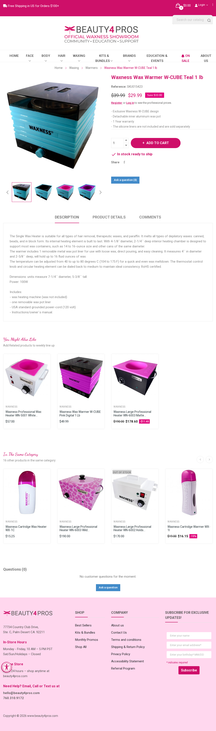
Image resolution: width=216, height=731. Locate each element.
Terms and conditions (126, 640)
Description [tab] (67, 217)
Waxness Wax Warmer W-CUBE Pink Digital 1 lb (80, 413)
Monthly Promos (86, 640)
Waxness (11, 406)
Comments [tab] (150, 217)
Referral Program (123, 668)
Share (124, 162)
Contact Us (119, 632)
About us (117, 625)
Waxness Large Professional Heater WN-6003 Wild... (78, 528)
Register (116, 102)
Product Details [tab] (109, 217)
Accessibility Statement (127, 661)
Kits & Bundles (85, 632)
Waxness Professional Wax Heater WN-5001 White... (23, 413)
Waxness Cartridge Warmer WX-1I (188, 528)
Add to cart (157, 143)
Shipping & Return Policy (128, 647)
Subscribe (189, 670)
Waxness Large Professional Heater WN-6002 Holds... (132, 528)
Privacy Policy (120, 654)
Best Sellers (83, 625)
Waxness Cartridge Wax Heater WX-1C (26, 528)
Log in (130, 102)
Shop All (80, 647)
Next (100, 192)
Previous (7, 192)
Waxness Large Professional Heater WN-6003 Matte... (132, 413)
